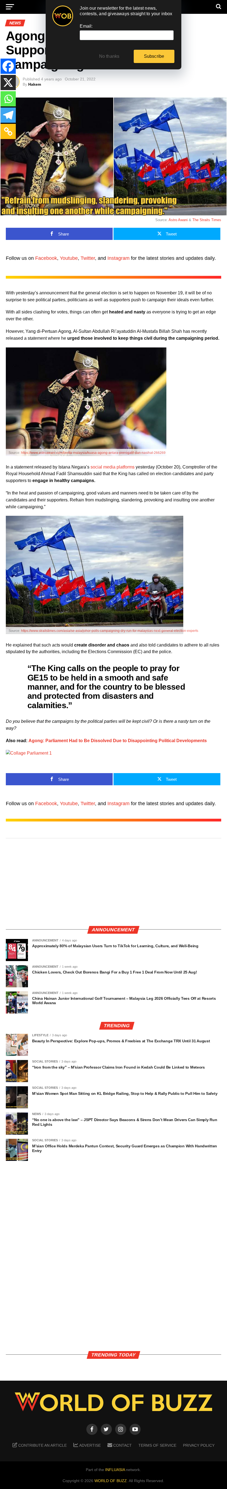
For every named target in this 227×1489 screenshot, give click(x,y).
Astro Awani (178, 220)
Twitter (88, 258)
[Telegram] (8, 115)
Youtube (69, 258)
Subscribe (154, 56)
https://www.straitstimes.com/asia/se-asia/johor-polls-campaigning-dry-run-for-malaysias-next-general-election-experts (109, 631)
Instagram (118, 258)
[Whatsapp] (8, 98)
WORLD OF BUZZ (110, 1480)
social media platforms (113, 467)
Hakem (34, 84)
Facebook (46, 258)
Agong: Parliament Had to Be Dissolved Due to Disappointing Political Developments (118, 740)
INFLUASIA (115, 1469)
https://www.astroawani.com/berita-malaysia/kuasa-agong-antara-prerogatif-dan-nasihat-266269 (93, 453)
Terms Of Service (157, 1445)
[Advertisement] (113, 882)
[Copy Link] (8, 131)
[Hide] (2, 144)
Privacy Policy (199, 1445)
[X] (8, 82)
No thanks (109, 56)
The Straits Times (206, 220)
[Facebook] (8, 66)
